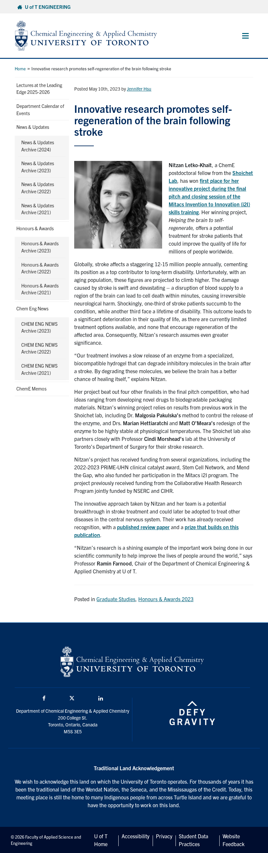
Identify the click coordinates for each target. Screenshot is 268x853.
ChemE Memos (31, 389)
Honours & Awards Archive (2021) (40, 289)
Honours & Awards (35, 228)
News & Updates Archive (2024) (37, 145)
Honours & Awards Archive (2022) (40, 268)
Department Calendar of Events (40, 109)
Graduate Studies (115, 599)
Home (20, 68)
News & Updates (32, 127)
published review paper (143, 527)
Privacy (164, 836)
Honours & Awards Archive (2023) (40, 246)
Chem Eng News (32, 308)
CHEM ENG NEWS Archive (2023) (39, 327)
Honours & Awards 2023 (165, 599)
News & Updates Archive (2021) (37, 209)
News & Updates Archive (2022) (37, 187)
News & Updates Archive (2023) (37, 166)
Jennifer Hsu (139, 89)
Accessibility (135, 836)
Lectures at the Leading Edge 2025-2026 (39, 88)
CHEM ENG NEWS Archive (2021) (39, 369)
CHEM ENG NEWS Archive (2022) (39, 348)
